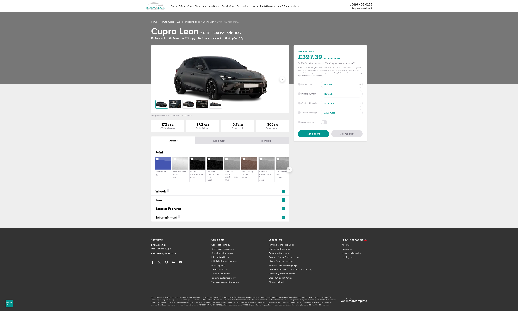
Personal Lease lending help (283, 265)
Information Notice (220, 257)
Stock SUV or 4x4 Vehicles (281, 277)
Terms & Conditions (220, 273)
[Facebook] (152, 262)
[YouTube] (180, 262)
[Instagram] (166, 262)
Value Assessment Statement (225, 281)
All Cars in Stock (276, 281)
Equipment (219, 140)
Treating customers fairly (223, 277)
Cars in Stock (193, 5)
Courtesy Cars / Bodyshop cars (284, 257)
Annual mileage (309, 112)
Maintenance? (308, 121)
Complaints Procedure (222, 252)
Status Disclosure (219, 269)
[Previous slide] (158, 79)
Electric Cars (228, 5)
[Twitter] (159, 262)
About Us (346, 244)
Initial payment (308, 93)
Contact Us (347, 248)
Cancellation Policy (220, 244)
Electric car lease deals (280, 248)
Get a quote (313, 133)
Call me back (347, 133)
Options (173, 140)
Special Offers (178, 5)
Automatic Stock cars (279, 252)
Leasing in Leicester (351, 252)
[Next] (289, 169)
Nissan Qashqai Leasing (281, 261)
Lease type (306, 84)
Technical (266, 140)
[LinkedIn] (173, 262)
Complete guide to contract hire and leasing (290, 269)
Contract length (309, 103)
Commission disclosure (222, 248)
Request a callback (362, 8)
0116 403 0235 (158, 244)
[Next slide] (282, 79)
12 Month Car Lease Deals (281, 244)
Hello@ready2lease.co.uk (163, 253)
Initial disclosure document (224, 261)
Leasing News (348, 257)
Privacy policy (218, 265)
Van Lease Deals (211, 5)
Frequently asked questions (282, 273)
